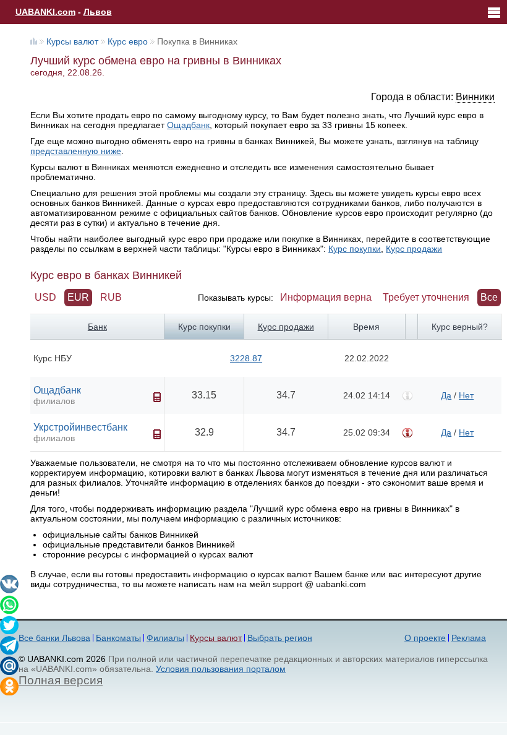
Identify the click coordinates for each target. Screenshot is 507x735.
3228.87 (246, 358)
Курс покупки (354, 249)
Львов (97, 12)
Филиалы (165, 638)
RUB (111, 297)
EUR (78, 297)
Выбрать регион (279, 638)
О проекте (425, 638)
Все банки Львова (54, 638)
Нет (466, 395)
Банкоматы (118, 638)
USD (45, 297)
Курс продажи (414, 249)
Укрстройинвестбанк (80, 427)
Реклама (468, 638)
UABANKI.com (45, 12)
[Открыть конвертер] (157, 397)
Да (446, 395)
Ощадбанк (188, 125)
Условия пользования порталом (221, 669)
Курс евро (128, 41)
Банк (97, 327)
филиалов (54, 401)
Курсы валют (72, 41)
